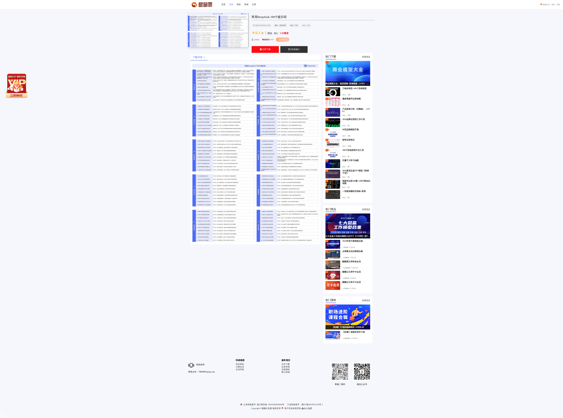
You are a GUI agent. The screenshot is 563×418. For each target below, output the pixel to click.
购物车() (546, 5)
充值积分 (282, 39)
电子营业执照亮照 (292, 408)
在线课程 (286, 369)
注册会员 (240, 367)
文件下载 (286, 364)
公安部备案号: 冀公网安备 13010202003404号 (263, 404)
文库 (231, 4)
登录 (553, 5)
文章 (254, 4)
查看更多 (366, 57)
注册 (558, 5)
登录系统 (240, 364)
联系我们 (295, 49)
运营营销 (286, 367)
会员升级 (240, 369)
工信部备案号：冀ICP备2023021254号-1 (305, 404)
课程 (239, 4)
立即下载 (266, 49)
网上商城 (286, 372)
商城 (246, 4)
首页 (223, 4)
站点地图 (308, 408)
